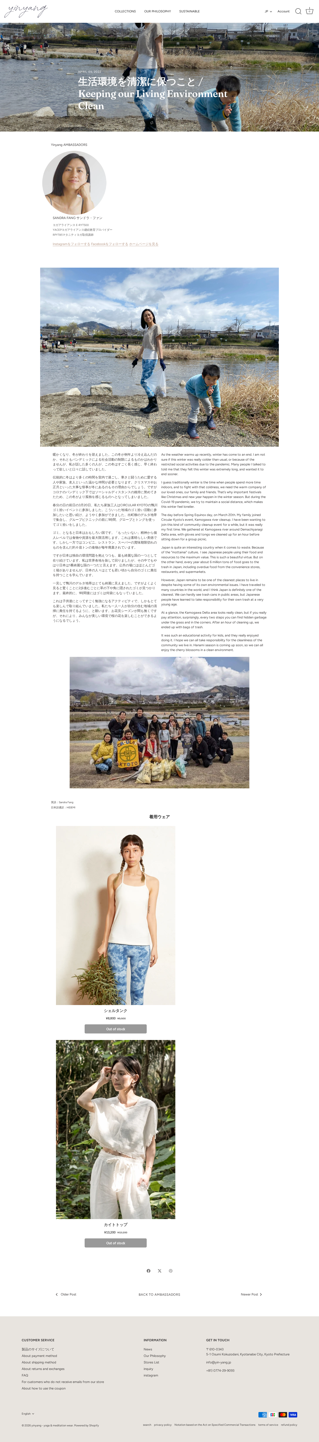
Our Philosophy (155, 1356)
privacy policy (163, 1424)
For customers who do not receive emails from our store (63, 1382)
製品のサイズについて (38, 1349)
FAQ (25, 1375)
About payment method (39, 1356)
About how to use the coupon (44, 1388)
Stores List (151, 1362)
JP (266, 11)
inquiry (148, 1369)
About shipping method (39, 1362)
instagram (151, 1375)
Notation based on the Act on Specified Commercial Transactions (214, 1424)
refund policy (289, 1424)
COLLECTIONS (125, 11)
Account (283, 11)
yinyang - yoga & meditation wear (52, 1425)
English (26, 1413)
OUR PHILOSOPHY (157, 11)
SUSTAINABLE (189, 11)
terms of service (268, 1424)
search (147, 1424)
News (148, 1349)
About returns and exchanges (43, 1369)
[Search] (298, 11)
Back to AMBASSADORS (159, 1295)
